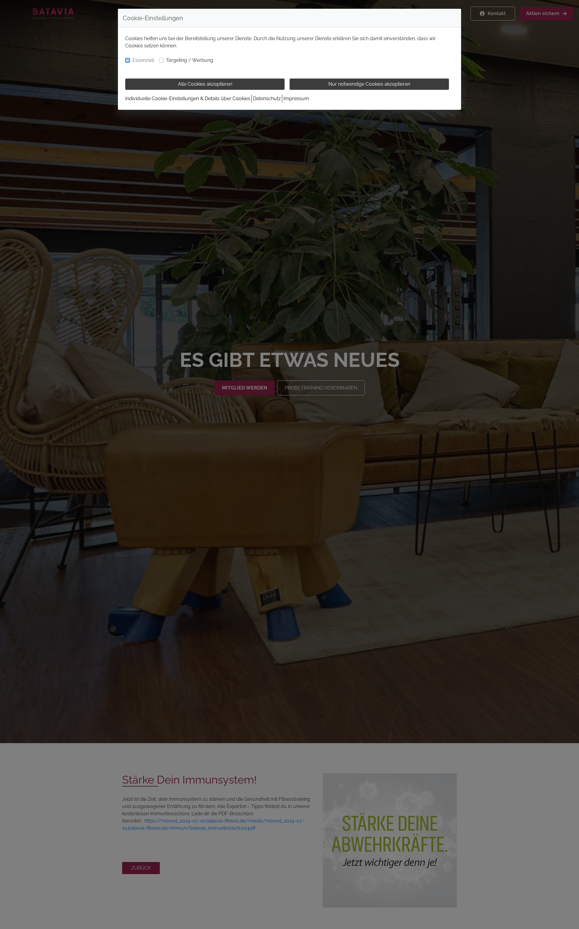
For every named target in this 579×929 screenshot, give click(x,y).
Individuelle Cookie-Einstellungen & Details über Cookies (187, 98)
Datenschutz (267, 98)
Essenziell (143, 60)
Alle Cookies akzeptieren (205, 84)
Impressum (296, 98)
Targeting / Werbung (189, 60)
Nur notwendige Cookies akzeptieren (369, 84)
